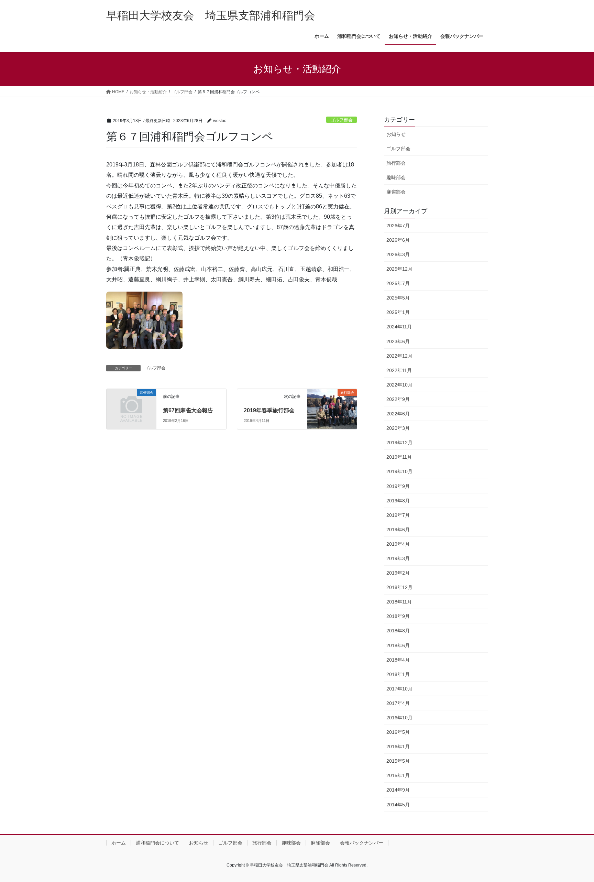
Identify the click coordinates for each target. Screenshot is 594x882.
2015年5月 (398, 761)
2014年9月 (398, 790)
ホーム (118, 843)
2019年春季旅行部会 (269, 410)
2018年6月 (398, 645)
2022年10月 (399, 385)
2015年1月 (398, 775)
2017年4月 (398, 703)
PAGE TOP (574, 849)
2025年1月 (398, 312)
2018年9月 (398, 616)
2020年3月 (398, 428)
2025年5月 (398, 298)
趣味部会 (396, 177)
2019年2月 (398, 573)
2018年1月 (398, 674)
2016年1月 (398, 746)
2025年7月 (398, 283)
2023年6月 (398, 341)
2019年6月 (398, 529)
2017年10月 (399, 689)
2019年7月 (398, 515)
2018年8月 (398, 630)
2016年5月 (398, 732)
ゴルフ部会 (341, 119)
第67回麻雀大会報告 (188, 410)
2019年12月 (399, 442)
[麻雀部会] (131, 404)
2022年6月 (398, 413)
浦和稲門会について (157, 843)
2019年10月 (399, 471)
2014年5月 (398, 804)
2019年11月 (399, 457)
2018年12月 (399, 587)
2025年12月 (399, 269)
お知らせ (396, 134)
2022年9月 (398, 399)
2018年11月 (399, 602)
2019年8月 (398, 500)
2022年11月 (399, 370)
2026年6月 (398, 240)
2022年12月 (399, 356)
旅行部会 (396, 163)
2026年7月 (398, 225)
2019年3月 (398, 558)
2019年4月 (398, 544)
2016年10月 (399, 717)
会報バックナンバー (361, 843)
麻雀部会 (396, 192)
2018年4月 (398, 660)
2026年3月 (398, 254)
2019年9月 (398, 486)
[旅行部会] (332, 402)
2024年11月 (399, 326)
